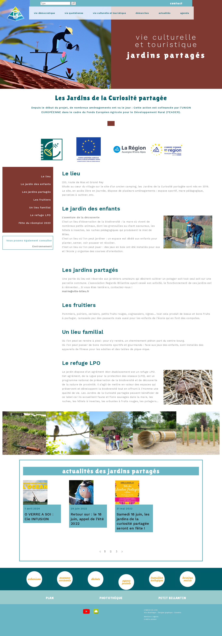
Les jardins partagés (36, 191)
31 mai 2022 (124, 508)
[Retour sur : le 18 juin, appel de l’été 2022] (88, 492)
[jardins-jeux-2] (154, 433)
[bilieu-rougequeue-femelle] (24, 433)
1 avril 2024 (32, 508)
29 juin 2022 (79, 508)
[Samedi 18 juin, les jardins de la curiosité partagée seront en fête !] (134, 492)
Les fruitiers (42, 199)
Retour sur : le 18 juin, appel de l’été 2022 (87, 519)
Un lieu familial (40, 207)
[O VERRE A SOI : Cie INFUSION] (42, 492)
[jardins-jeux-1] (111, 433)
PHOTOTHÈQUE (111, 598)
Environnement (42, 246)
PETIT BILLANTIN (172, 598)
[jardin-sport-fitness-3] (198, 433)
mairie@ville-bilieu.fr (75, 291)
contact (175, 3)
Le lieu (46, 176)
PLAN (50, 598)
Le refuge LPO (40, 215)
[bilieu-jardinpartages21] (67, 433)
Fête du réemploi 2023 (35, 222)
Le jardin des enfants (36, 184)
